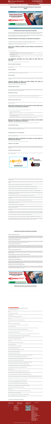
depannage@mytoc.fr (17, 408)
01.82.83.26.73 (17, 409)
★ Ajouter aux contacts (33, 420)
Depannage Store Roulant (33, 407)
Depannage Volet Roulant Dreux (34, 413)
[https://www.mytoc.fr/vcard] (28, 408)
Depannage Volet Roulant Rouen (34, 409)
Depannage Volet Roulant (10, 402)
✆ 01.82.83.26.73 (37, 1)
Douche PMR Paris (33, 411)
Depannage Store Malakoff (34, 416)
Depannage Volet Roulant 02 (34, 414)
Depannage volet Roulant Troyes (34, 418)
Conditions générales (36, 402)
